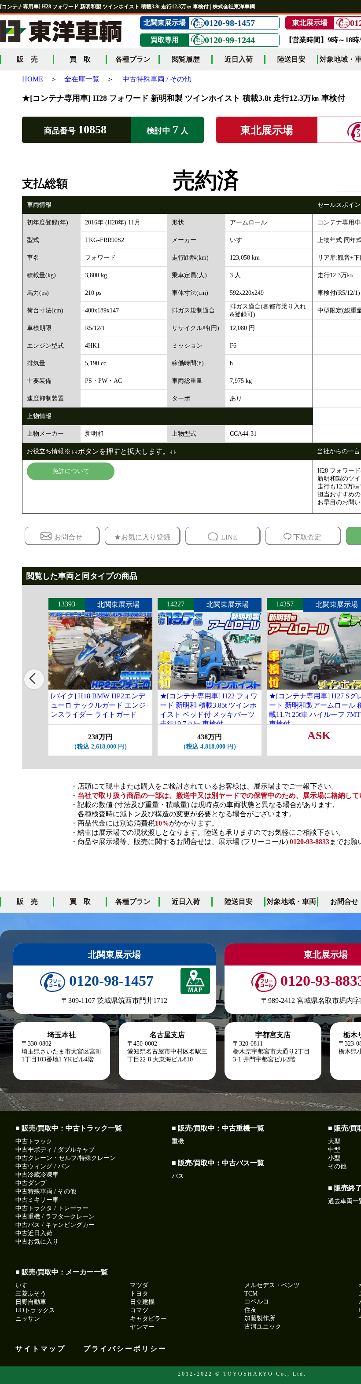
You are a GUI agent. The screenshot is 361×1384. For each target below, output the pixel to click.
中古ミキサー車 (37, 1200)
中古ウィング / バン (42, 1166)
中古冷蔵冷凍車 (37, 1174)
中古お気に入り (37, 1241)
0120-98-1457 (230, 23)
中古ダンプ (30, 1183)
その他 (337, 1166)
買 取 (80, 901)
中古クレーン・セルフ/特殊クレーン (65, 1158)
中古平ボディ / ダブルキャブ (55, 1149)
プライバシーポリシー (125, 1348)
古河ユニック (262, 1326)
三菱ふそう (30, 1293)
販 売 (27, 59)
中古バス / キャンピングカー (55, 1225)
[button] (34, 679)
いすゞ (24, 1285)
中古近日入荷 (33, 1233)
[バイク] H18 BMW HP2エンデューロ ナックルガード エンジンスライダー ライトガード (98, 705)
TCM (251, 1293)
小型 (334, 1158)
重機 (178, 1141)
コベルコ (256, 1301)
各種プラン (133, 59)
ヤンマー (142, 1327)
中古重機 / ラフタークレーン (55, 1216)
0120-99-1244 (230, 40)
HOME (32, 79)
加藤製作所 (259, 1318)
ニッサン (27, 1318)
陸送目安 (291, 59)
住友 (250, 1310)
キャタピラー (148, 1318)
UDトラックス (35, 1310)
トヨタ (139, 1293)
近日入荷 (239, 59)
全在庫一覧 (81, 79)
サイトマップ (40, 1348)
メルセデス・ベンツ (272, 1285)
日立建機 (142, 1302)
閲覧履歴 (186, 59)
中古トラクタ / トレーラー (51, 1208)
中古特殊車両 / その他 (156, 79)
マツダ (139, 1285)
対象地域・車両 (291, 901)
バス (178, 1176)
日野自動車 (30, 1302)
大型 (334, 1141)
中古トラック (33, 1141)
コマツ (139, 1310)
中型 (334, 1149)
